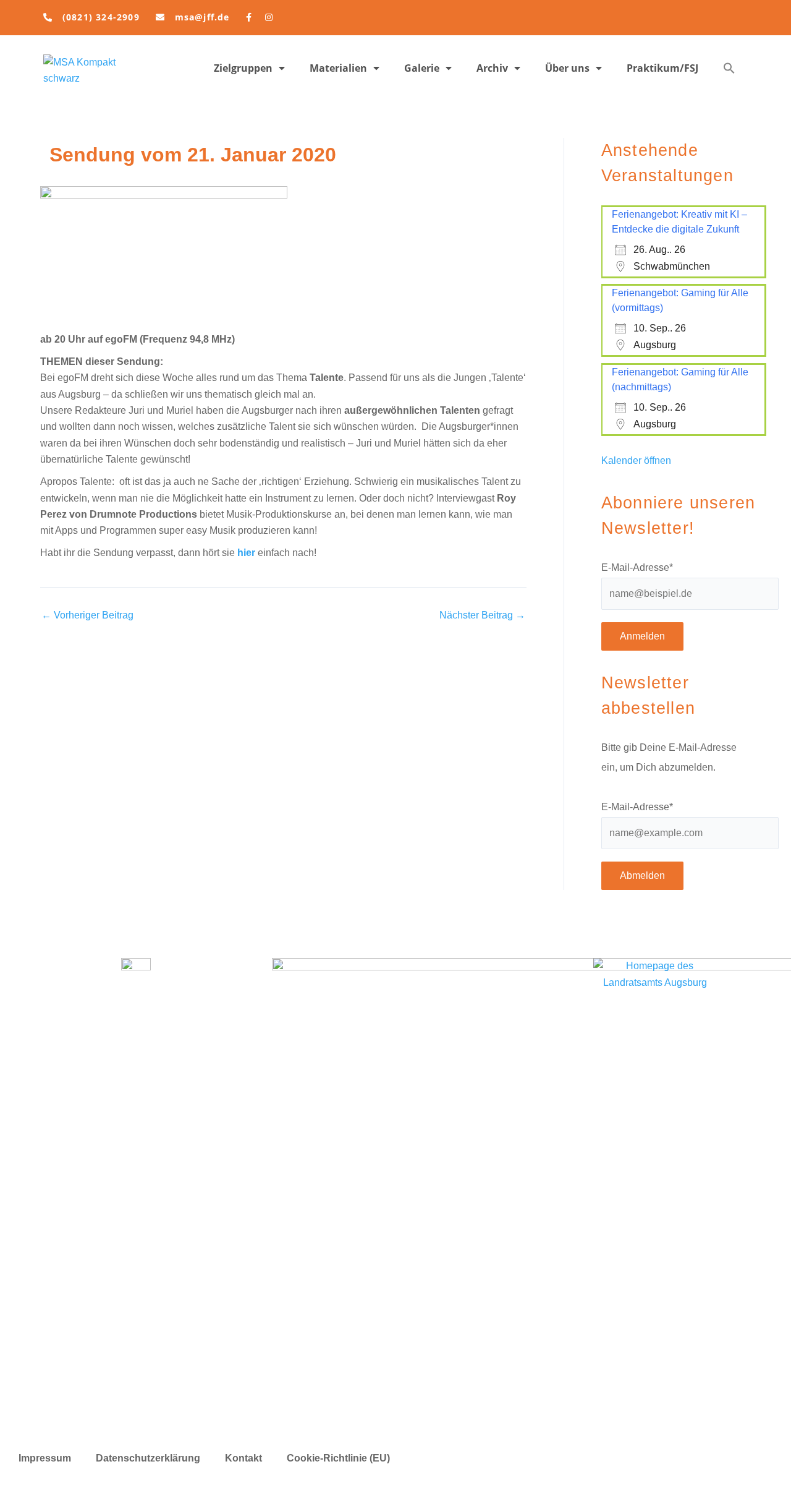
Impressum (45, 1458)
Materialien (338, 68)
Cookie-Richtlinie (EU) (338, 1458)
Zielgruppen (243, 68)
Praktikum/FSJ (662, 68)
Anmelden (642, 636)
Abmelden (642, 875)
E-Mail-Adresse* (637, 567)
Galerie (421, 68)
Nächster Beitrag (482, 615)
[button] (729, 68)
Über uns (567, 68)
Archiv (492, 68)
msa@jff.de (202, 17)
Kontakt (243, 1458)
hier (246, 552)
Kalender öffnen (636, 460)
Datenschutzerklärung (148, 1458)
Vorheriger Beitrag (87, 615)
